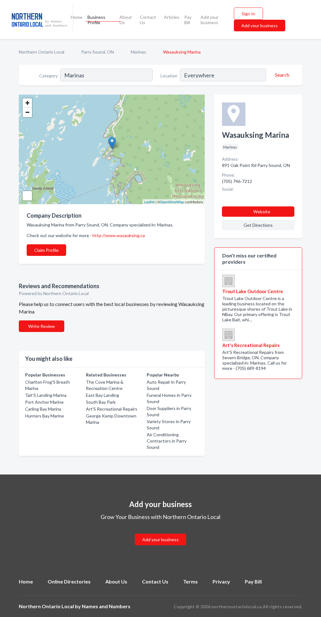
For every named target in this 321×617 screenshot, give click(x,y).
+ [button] (27, 103)
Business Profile (96, 19)
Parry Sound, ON (97, 51)
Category (48, 75)
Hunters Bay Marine (44, 415)
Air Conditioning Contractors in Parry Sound (167, 441)
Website (261, 211)
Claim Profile (46, 250)
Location (168, 75)
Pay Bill (188, 19)
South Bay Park (101, 402)
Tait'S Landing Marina (45, 395)
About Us (125, 19)
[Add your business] (160, 532)
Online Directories (69, 581)
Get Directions (258, 225)
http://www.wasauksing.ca (118, 235)
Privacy (221, 581)
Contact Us (148, 19)
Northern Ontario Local (41, 51)
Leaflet (149, 201)
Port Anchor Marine (44, 402)
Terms (190, 581)
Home (76, 17)
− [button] (27, 112)
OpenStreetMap (172, 201)
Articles (171, 17)
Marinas (138, 51)
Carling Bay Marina (43, 409)
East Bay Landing (102, 395)
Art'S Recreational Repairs (111, 409)
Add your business (209, 19)
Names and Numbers (106, 606)
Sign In (248, 13)
